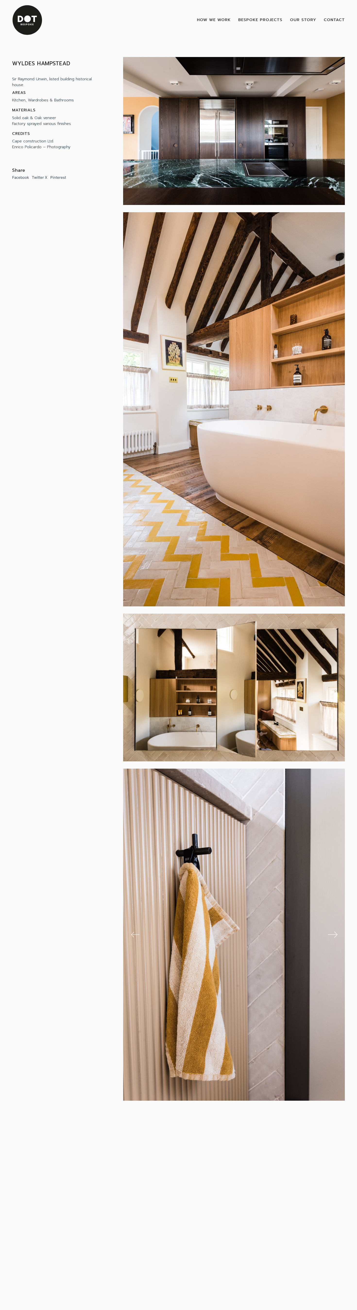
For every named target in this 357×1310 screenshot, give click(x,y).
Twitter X (39, 177)
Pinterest (58, 177)
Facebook (20, 177)
